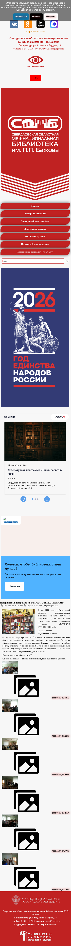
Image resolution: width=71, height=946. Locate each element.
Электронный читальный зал (35, 221)
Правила (35, 206)
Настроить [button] (51, 16)
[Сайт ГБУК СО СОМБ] (35, 144)
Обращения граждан (35, 236)
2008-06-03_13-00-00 (60, 774)
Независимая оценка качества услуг (35, 252)
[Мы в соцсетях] (14, 24)
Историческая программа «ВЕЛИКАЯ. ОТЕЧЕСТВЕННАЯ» (32, 603)
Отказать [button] (36, 16)
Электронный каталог (35, 213)
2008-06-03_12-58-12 (60, 698)
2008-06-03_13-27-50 (60, 851)
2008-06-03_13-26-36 (60, 813)
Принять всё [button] (21, 16)
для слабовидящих (35, 66)
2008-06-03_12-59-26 (60, 736)
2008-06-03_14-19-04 (60, 889)
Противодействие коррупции (35, 244)
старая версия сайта (35, 31)
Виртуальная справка (35, 229)
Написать (14, 586)
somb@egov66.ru (57, 49)
